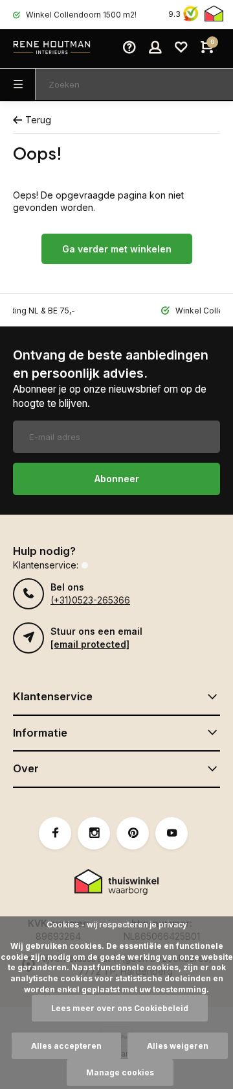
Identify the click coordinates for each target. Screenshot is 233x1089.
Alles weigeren (177, 1046)
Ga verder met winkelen (117, 248)
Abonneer (116, 478)
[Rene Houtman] (52, 48)
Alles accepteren (66, 1046)
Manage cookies (120, 1072)
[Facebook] (55, 833)
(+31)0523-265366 (90, 600)
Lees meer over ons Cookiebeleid (119, 1008)
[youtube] (171, 833)
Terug (38, 119)
